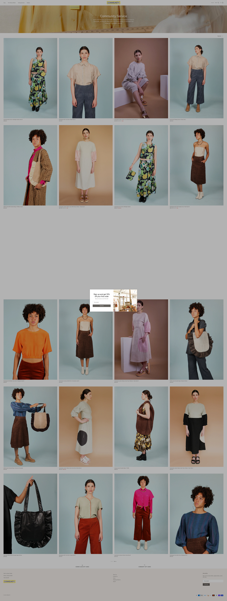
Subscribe (102, 305)
